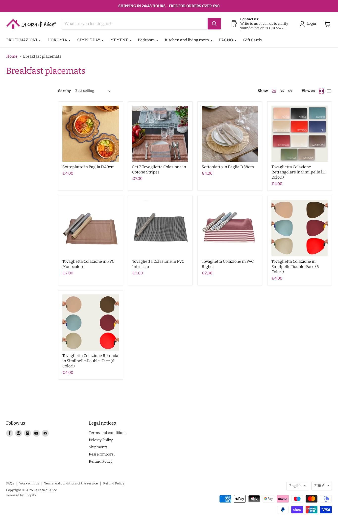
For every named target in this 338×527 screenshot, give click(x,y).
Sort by (64, 91)
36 (282, 91)
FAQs (10, 483)
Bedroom (146, 40)
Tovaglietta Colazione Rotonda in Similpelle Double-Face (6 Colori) (90, 360)
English (295, 486)
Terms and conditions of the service (71, 483)
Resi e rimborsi (102, 454)
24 (274, 91)
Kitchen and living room (187, 40)
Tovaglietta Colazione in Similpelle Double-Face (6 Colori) (295, 266)
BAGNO (226, 40)
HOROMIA (58, 40)
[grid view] (321, 91)
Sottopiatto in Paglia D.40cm (88, 167)
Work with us (29, 483)
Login (311, 23)
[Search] (214, 23)
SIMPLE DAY (89, 40)
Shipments (98, 447)
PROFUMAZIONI (22, 40)
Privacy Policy (101, 440)
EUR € (319, 486)
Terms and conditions (107, 433)
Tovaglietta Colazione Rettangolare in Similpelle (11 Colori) (298, 172)
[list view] (328, 91)
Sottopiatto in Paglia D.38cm (228, 167)
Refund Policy (101, 461)
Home (12, 56)
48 (290, 91)
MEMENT (119, 40)
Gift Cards (252, 40)
